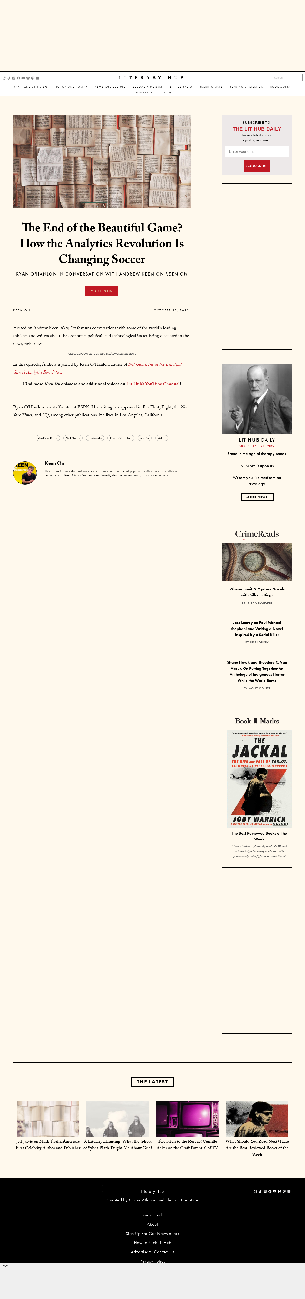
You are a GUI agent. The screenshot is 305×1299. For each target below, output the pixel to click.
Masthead (152, 1215)
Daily (257, 440)
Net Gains (73, 438)
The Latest (152, 1081)
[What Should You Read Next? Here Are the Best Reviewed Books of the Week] (257, 1131)
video (162, 438)
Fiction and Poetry (71, 86)
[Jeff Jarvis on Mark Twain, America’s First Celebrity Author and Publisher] (48, 1131)
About (152, 1224)
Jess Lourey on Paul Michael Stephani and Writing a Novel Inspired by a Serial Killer (257, 628)
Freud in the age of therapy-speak (257, 453)
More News (257, 497)
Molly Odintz (259, 688)
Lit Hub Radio (181, 86)
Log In (165, 92)
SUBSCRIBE (257, 166)
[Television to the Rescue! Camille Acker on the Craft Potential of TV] (187, 1131)
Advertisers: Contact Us (152, 1252)
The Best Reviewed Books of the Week (259, 836)
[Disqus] (102, 544)
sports (144, 438)
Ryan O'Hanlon (121, 438)
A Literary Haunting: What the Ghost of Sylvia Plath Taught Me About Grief (117, 1145)
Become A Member (148, 86)
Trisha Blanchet (259, 603)
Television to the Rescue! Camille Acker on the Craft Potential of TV (187, 1145)
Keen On (22, 310)
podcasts (95, 438)
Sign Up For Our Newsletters (152, 1233)
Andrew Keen (47, 438)
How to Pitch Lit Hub (152, 1242)
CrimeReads (143, 92)
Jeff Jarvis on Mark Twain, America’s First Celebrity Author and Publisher (48, 1145)
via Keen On (101, 291)
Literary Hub (152, 77)
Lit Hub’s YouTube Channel (153, 384)
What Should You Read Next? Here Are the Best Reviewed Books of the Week (257, 1148)
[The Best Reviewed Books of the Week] (259, 779)
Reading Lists (211, 86)
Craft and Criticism (31, 86)
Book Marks (280, 86)
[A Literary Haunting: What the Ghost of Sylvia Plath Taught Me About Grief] (117, 1131)
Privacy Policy (153, 1261)
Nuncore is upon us (257, 465)
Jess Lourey (259, 642)
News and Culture (110, 86)
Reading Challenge (246, 86)
